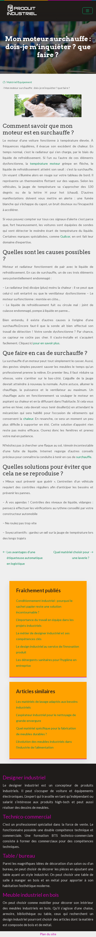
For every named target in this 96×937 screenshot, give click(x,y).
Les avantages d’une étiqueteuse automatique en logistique (25, 557)
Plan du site (48, 934)
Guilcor (65, 236)
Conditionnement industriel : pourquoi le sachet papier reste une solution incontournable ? (44, 606)
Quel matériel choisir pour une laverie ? (71, 555)
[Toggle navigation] (87, 10)
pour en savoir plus (46, 343)
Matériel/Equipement (19, 82)
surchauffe (83, 457)
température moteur (45, 163)
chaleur (28, 418)
